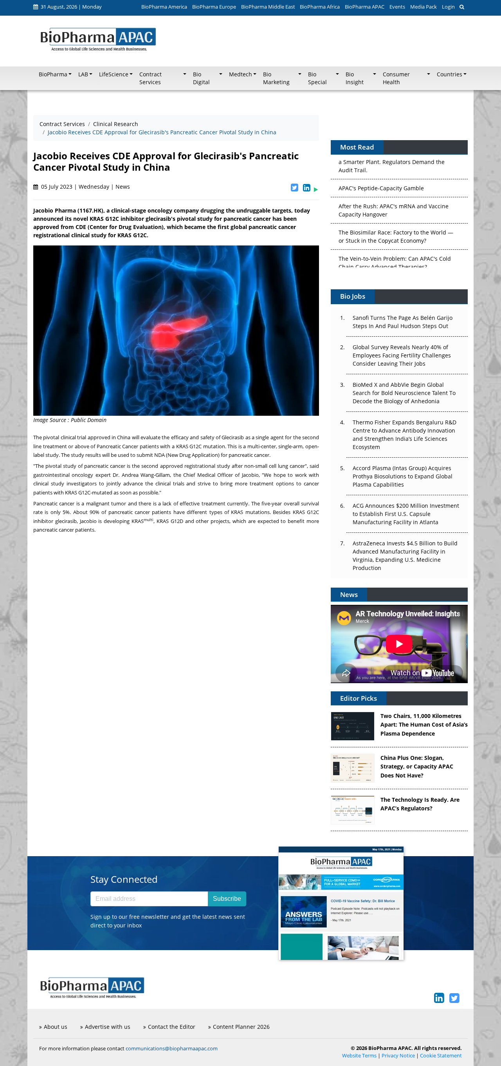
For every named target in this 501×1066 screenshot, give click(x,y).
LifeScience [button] (113, 74)
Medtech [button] (240, 74)
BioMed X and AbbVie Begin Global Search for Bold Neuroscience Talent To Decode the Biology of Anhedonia (404, 393)
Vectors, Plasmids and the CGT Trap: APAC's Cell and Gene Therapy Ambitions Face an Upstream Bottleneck (395, 266)
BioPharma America (164, 6)
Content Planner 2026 (241, 1026)
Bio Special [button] (317, 78)
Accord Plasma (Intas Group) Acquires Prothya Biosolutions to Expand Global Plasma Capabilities (402, 476)
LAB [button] (83, 74)
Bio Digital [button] (201, 78)
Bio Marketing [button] (276, 78)
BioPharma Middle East (268, 6)
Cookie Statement (441, 1055)
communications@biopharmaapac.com (172, 1048)
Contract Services (62, 124)
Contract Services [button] (150, 78)
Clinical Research (115, 124)
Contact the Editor (171, 1026)
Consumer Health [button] (396, 78)
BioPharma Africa (320, 6)
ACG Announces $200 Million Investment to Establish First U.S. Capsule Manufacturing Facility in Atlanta (406, 514)
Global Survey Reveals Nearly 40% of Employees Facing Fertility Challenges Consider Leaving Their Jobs (402, 355)
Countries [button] (449, 74)
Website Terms (359, 1055)
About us (55, 1026)
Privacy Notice (398, 1055)
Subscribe (227, 898)
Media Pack (423, 6)
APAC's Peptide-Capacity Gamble (381, 160)
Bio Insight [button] (355, 78)
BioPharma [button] (53, 74)
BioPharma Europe (214, 6)
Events (397, 6)
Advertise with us (107, 1026)
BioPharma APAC (364, 6)
